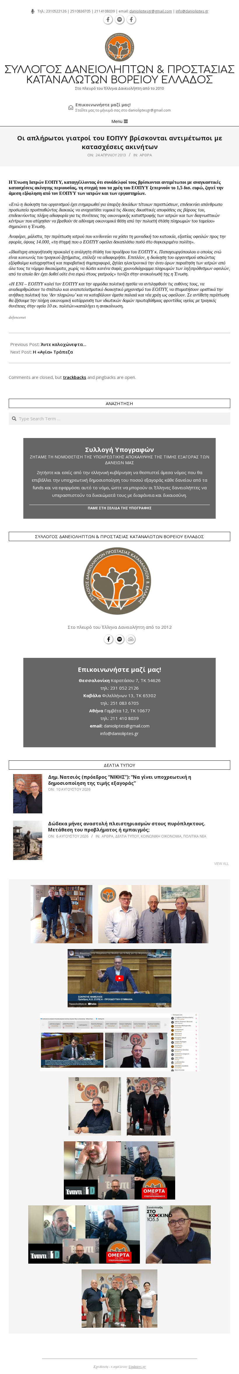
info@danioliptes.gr (192, 11)
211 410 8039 (124, 718)
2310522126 (56, 11)
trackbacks (74, 377)
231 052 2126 (124, 688)
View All (221, 863)
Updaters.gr (137, 1366)
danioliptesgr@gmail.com (150, 11)
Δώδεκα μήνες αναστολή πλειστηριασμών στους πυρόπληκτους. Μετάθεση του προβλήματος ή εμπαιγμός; (126, 826)
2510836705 (80, 11)
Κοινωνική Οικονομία (161, 836)
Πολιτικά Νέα (194, 836)
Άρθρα (146, 155)
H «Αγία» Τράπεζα (53, 352)
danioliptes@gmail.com (127, 726)
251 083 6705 (124, 703)
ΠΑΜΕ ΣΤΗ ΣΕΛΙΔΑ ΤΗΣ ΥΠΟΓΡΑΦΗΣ (120, 508)
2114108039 (104, 11)
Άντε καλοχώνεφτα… (63, 344)
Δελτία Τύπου (127, 836)
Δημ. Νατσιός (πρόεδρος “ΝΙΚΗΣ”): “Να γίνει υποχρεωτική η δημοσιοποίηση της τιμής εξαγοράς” (119, 780)
